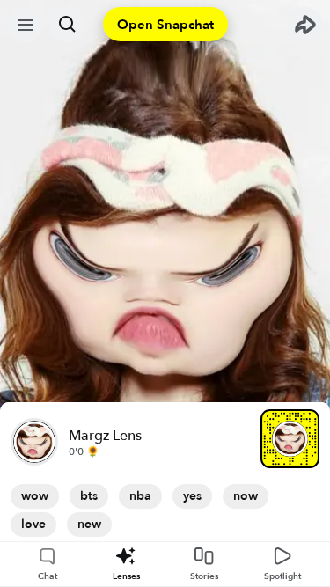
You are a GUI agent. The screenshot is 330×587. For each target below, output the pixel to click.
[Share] (305, 24)
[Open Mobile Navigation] (24, 24)
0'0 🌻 (84, 451)
